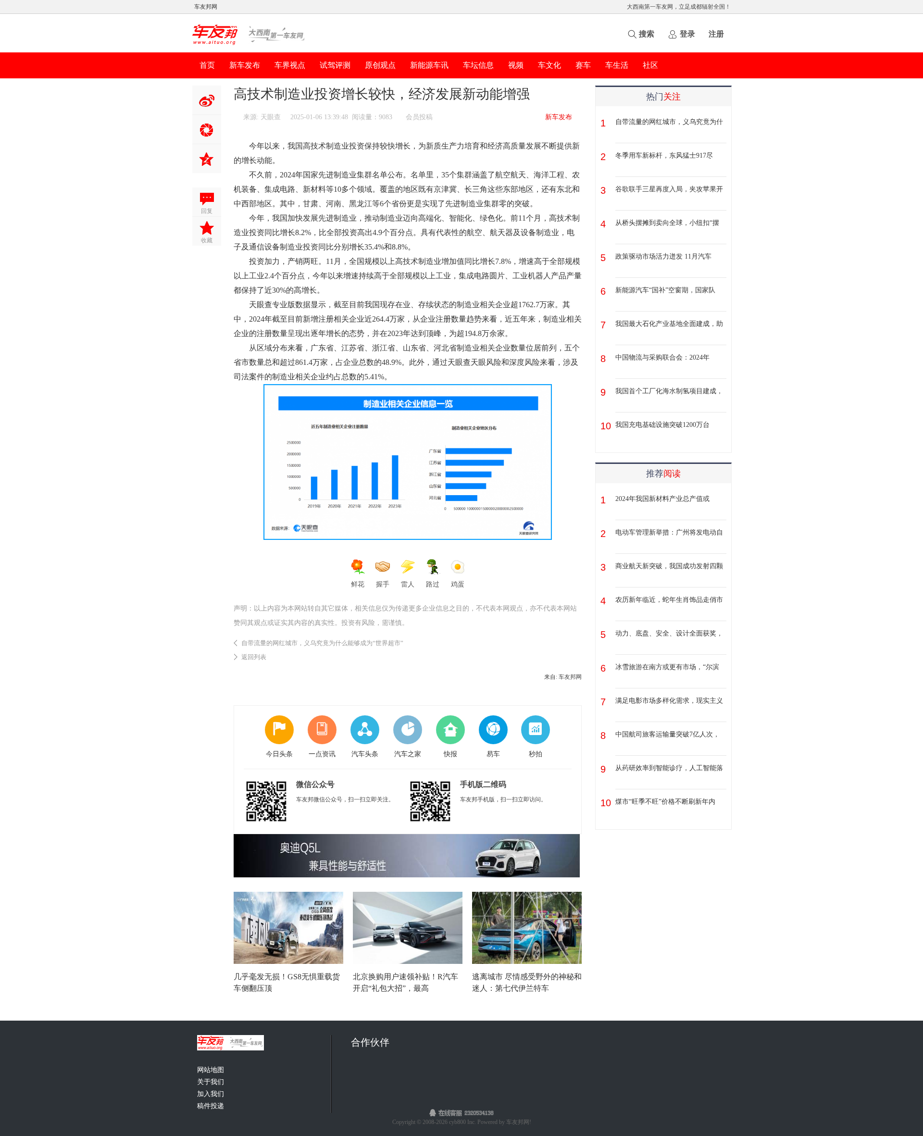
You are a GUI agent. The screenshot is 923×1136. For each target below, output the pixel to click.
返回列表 (253, 657)
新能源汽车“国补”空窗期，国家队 (665, 290)
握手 (382, 584)
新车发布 (244, 65)
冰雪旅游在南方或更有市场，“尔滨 (667, 667)
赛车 (583, 65)
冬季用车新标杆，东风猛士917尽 (664, 155)
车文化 (549, 65)
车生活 (616, 65)
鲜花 (357, 584)
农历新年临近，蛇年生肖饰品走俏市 (669, 599)
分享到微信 (206, 129)
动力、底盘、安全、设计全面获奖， (669, 633)
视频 (516, 65)
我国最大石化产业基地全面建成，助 (669, 323)
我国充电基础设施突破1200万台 (662, 424)
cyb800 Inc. (463, 1122)
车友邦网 (205, 6)
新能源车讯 (429, 65)
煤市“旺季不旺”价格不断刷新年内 (665, 801)
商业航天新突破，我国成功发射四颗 (669, 566)
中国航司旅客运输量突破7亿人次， (667, 734)
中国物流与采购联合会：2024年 (662, 357)
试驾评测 (335, 65)
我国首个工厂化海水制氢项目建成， (669, 391)
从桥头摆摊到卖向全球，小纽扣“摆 (667, 222)
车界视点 (289, 65)
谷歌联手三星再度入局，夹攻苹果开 (669, 189)
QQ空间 (206, 158)
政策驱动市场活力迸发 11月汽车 (663, 256)
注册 (716, 34)
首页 (207, 65)
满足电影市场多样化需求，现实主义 (669, 700)
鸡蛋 (457, 584)
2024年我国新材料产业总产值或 (662, 498)
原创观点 (380, 65)
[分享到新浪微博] (206, 100)
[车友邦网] (249, 45)
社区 (650, 65)
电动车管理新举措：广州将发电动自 (669, 532)
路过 (432, 584)
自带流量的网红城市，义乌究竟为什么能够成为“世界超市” (322, 643)
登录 (687, 34)
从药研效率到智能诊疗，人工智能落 (669, 768)
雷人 (407, 584)
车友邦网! (518, 1122)
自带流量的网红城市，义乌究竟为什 (669, 121)
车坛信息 (478, 65)
